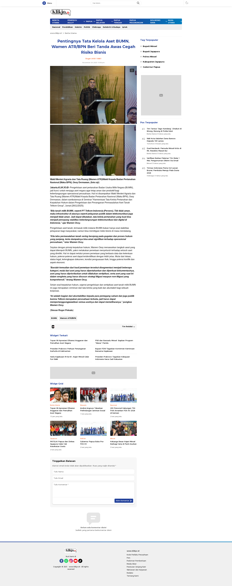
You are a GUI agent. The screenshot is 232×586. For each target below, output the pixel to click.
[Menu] (44, 3)
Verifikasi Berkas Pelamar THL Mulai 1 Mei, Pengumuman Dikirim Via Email (163, 159)
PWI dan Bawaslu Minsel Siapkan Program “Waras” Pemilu (114, 341)
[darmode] (187, 2)
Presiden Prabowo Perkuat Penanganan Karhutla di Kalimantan (68, 350)
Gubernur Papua (151, 67)
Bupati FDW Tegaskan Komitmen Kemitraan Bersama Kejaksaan (115, 350)
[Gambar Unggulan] (93, 123)
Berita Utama (71, 33)
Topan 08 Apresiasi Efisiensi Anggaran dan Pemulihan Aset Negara (69, 341)
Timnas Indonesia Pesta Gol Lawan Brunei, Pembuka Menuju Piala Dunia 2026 (163, 170)
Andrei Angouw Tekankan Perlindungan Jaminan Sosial (92, 409)
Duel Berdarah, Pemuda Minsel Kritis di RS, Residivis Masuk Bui (164, 149)
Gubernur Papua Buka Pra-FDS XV (92, 442)
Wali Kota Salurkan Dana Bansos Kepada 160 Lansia (161, 139)
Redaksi (130, 573)
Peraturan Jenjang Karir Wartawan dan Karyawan (137, 568)
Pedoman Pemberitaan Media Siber (136, 562)
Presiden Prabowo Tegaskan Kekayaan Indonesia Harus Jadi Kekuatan (112, 358)
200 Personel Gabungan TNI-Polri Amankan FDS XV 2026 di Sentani (123, 410)
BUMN (54, 318)
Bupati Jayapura (151, 51)
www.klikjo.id (56, 33)
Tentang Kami (133, 576)
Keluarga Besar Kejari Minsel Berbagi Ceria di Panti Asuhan (123, 442)
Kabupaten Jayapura (153, 62)
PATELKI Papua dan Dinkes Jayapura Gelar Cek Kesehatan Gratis (62, 443)
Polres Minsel (150, 56)
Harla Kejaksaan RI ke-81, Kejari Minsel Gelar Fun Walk (69, 358)
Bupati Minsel (150, 46)
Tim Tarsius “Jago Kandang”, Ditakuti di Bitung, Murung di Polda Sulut (164, 130)
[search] (138, 3)
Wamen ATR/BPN (68, 318)
